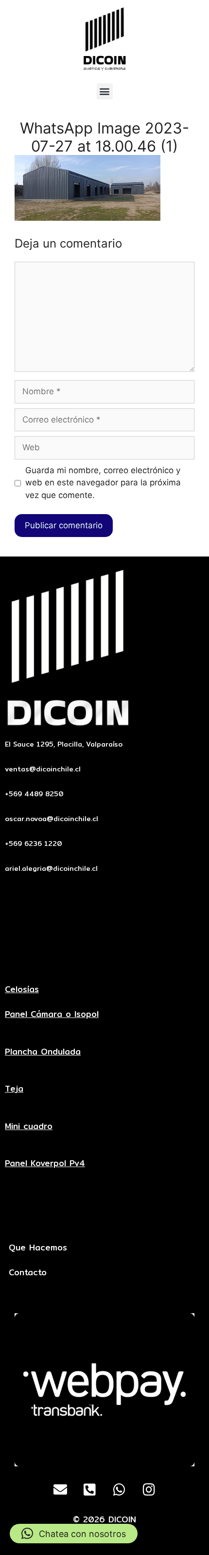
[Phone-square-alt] (90, 1489)
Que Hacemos (38, 1247)
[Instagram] (149, 1489)
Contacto (28, 1272)
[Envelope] (60, 1489)
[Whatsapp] (119, 1489)
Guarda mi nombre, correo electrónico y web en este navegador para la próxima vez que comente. (103, 482)
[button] (105, 91)
